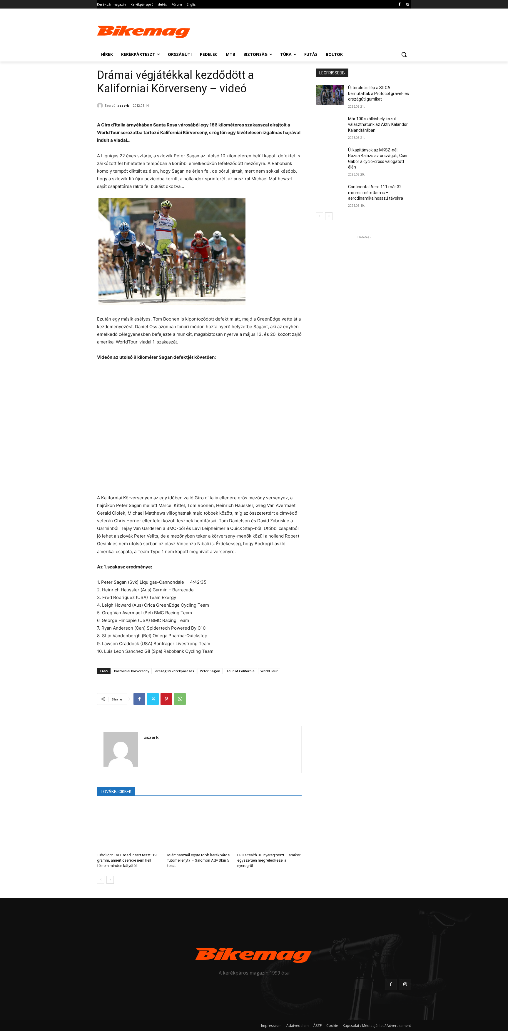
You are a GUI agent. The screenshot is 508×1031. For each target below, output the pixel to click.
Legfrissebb (332, 73)
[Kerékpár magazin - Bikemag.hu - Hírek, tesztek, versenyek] (144, 30)
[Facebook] (399, 4)
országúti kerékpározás (174, 671)
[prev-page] (100, 880)
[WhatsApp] (180, 699)
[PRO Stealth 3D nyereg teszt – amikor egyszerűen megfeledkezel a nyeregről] (269, 826)
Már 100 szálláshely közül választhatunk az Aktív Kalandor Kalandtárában (378, 124)
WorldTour (269, 671)
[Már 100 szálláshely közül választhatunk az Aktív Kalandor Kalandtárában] (330, 126)
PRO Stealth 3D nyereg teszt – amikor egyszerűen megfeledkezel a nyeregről (268, 860)
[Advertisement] (298, 30)
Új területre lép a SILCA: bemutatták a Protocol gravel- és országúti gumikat (378, 93)
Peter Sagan (210, 671)
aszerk (123, 105)
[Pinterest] (166, 699)
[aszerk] (101, 106)
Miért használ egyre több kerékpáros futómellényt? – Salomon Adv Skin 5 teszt (198, 860)
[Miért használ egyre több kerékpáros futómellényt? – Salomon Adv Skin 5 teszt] (199, 826)
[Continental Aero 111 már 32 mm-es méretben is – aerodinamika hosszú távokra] (330, 194)
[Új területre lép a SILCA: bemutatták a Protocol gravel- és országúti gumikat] (330, 95)
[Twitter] (153, 699)
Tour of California (240, 671)
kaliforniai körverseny (131, 671)
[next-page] (110, 880)
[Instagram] (407, 4)
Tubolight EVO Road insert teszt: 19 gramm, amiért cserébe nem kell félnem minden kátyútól (126, 860)
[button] (404, 54)
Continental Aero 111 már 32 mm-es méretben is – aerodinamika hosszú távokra (375, 192)
